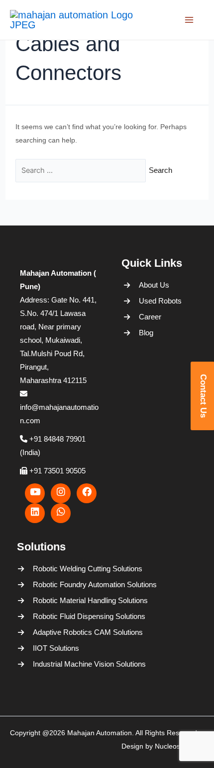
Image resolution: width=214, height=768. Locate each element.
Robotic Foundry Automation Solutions (54, 584)
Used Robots (160, 301)
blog (146, 332)
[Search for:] (80, 170)
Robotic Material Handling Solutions (54, 600)
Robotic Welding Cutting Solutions (54, 568)
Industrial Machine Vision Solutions (54, 664)
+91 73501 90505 (56, 470)
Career (150, 316)
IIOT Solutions (54, 648)
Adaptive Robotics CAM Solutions (54, 632)
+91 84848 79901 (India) (53, 446)
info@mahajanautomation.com (59, 414)
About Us (154, 285)
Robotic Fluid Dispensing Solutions (54, 616)
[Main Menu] (196, 19)
